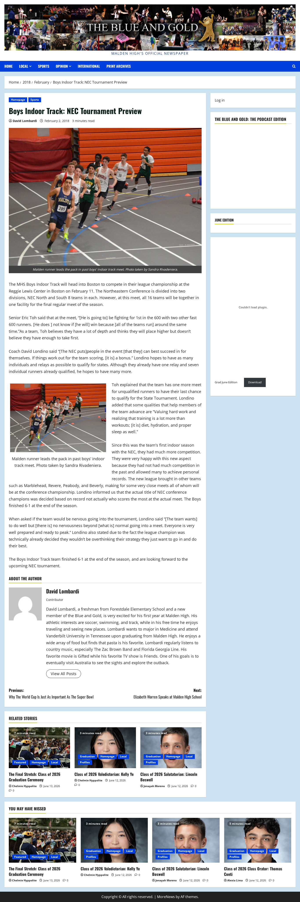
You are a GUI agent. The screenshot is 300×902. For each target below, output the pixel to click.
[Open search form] (294, 66)
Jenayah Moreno (154, 786)
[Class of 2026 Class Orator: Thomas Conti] (257, 840)
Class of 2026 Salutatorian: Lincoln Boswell (168, 776)
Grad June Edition (226, 382)
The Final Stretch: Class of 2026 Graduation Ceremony (34, 776)
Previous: (51, 693)
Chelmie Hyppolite (24, 786)
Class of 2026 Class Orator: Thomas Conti (253, 871)
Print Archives (119, 66)
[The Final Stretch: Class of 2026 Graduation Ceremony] (39, 747)
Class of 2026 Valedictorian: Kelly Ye (104, 774)
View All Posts (63, 673)
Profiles (85, 762)
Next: (168, 693)
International (89, 66)
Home (8, 66)
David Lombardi (25, 121)
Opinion (62, 66)
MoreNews (166, 896)
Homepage (18, 100)
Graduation (87, 756)
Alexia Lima (235, 880)
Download (255, 382)
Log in (220, 100)
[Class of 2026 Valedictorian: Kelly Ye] (105, 747)
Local (23, 66)
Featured (20, 762)
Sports (43, 66)
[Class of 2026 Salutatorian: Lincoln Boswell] (171, 747)
